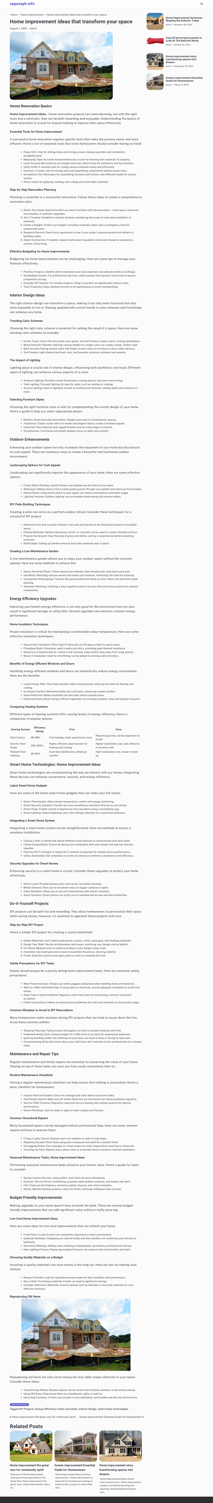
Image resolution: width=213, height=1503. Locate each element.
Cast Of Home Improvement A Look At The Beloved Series (184, 39)
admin (33, 28)
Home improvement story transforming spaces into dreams (116, 1469)
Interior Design (88, 1408)
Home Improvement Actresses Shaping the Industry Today (184, 19)
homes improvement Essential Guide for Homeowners (184, 79)
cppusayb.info (22, 3)
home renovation (67, 1408)
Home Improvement (19, 1404)
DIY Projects (26, 1408)
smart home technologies (113, 1408)
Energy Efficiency (45, 1408)
